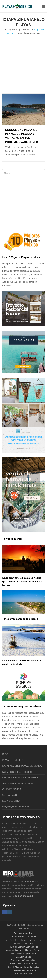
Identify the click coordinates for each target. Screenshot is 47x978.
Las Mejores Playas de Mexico (17, 771)
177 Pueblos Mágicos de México (21, 706)
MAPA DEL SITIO (11, 800)
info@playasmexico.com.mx (16, 806)
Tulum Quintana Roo (23, 933)
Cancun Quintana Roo (31, 939)
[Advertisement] (23, 70)
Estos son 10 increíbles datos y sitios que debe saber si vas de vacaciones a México (22, 581)
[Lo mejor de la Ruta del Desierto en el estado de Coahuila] (23, 640)
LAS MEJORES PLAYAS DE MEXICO (20, 777)
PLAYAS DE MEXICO (12, 760)
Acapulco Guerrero (14, 950)
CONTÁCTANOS (10, 794)
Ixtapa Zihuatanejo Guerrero (23, 953)
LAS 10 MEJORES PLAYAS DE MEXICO (22, 765)
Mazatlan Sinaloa (23, 956)
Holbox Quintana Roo (20, 963)
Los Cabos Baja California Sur (23, 936)
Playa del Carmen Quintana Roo (23, 946)
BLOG (5, 754)
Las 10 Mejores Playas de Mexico (22, 257)
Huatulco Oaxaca (33, 950)
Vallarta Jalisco (12, 939)
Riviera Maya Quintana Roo (23, 960)
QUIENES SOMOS (11, 789)
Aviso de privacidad (23, 973)
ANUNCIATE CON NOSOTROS (17, 783)
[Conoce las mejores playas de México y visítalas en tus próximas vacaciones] (23, 123)
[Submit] (42, 173)
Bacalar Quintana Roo (23, 943)
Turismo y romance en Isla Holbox (20, 618)
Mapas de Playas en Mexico (23, 970)
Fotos (34, 963)
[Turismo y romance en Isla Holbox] (23, 602)
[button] (43, 6)
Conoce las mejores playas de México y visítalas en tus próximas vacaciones (21, 136)
